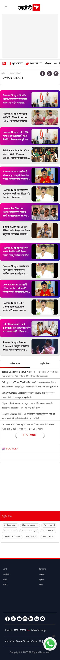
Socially (36, 64)
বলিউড (42, 575)
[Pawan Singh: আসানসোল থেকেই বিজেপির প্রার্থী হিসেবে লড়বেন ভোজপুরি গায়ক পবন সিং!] (45, 252)
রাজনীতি (6, 575)
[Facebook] (7, 618)
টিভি (41, 585)
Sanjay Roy (48, 536)
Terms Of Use (22, 642)
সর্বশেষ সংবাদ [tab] (15, 364)
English (8, 630)
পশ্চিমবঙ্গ (47, 64)
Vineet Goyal (49, 525)
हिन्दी (16, 630)
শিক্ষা (5, 585)
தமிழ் (43, 630)
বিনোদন (42, 570)
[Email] (42, 618)
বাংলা (28, 630)
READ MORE (30, 435)
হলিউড (42, 580)
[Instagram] (25, 618)
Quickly (17, 64)
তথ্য (5, 580)
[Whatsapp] (56, 73)
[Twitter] (49, 73)
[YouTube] (19, 618)
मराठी (22, 630)
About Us (9, 642)
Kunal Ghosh (10, 531)
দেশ (55, 64)
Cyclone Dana (10, 525)
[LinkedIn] (30, 618)
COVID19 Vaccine (12, 536)
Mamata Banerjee (30, 525)
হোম (3, 73)
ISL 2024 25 (48, 531)
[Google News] (36, 618)
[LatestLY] (29, 8)
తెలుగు (35, 630)
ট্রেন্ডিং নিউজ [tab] (45, 364)
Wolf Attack (31, 536)
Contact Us (36, 642)
